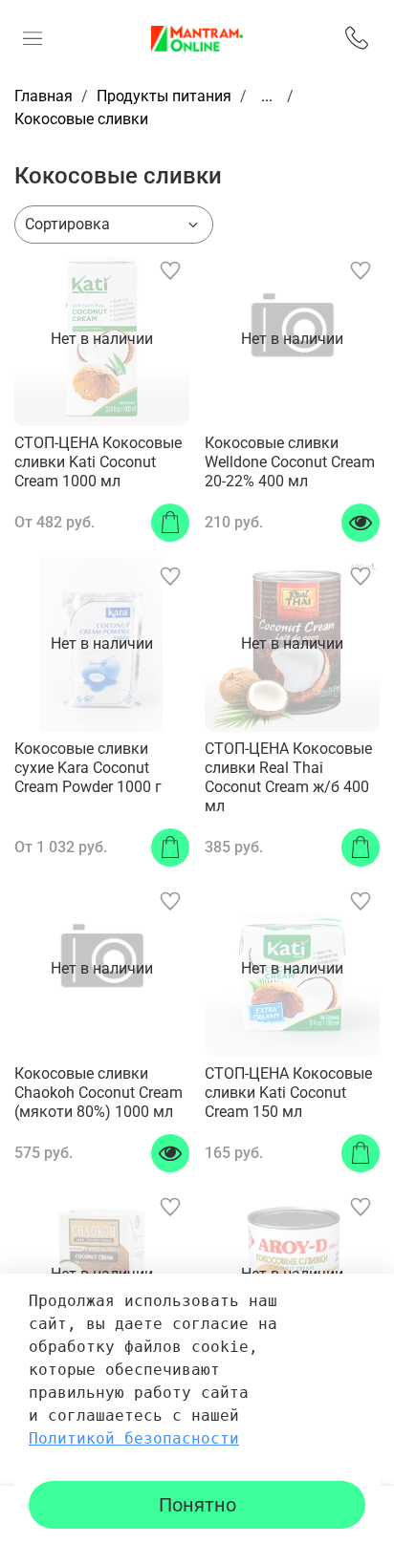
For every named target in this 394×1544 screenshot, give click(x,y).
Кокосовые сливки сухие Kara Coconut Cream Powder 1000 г (88, 768)
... (267, 96)
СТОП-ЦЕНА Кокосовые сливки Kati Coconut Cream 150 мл (288, 1092)
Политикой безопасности (134, 1438)
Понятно (197, 1504)
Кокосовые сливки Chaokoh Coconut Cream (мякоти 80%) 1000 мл (98, 1092)
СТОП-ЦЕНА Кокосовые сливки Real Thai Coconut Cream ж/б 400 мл (288, 777)
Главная (43, 96)
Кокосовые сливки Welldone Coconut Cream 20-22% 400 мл (290, 462)
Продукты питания (164, 96)
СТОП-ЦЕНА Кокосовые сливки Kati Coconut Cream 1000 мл (98, 462)
